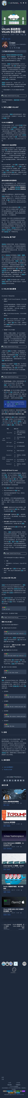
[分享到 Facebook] (21, 780)
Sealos (17, 44)
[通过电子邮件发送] (23, 780)
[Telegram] (19, 47)
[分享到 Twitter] (7, 780)
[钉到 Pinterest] (18, 780)
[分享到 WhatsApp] (13, 780)
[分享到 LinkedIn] (4, 780)
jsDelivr (11, 1092)
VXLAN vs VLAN (8, 769)
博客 (3, 27)
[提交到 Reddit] (10, 780)
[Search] (21, 2)
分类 (3, 1079)
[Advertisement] (14, 946)
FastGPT (11, 45)
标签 (3, 1077)
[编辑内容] (25, 34)
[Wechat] (15, 47)
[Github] (17, 47)
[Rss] (10, 47)
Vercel (23, 1091)
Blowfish (18, 1092)
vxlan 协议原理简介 (8, 767)
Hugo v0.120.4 (10, 1091)
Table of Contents (9, 51)
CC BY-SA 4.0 (11, 1088)
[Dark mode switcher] (23, 2)
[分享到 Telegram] (15, 780)
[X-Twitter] (12, 47)
